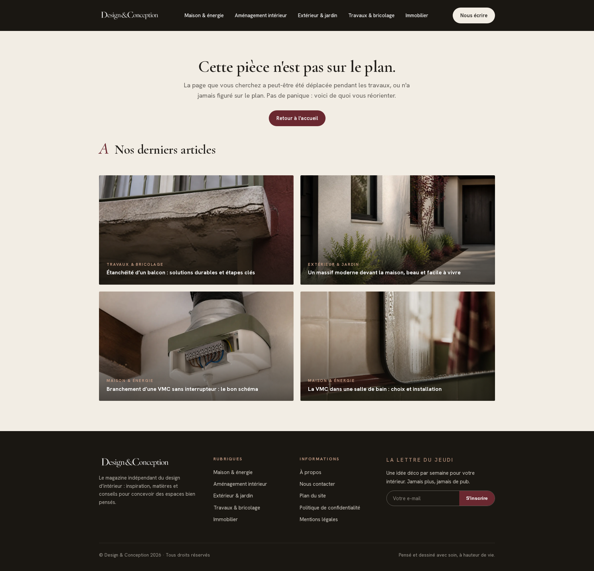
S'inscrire (477, 498)
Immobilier (417, 15)
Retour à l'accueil (297, 118)
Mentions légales (319, 519)
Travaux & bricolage (371, 15)
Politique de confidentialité (330, 507)
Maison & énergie (204, 15)
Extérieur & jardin (317, 15)
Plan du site (313, 495)
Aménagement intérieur (261, 15)
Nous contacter (317, 484)
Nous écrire (473, 15)
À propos (310, 472)
